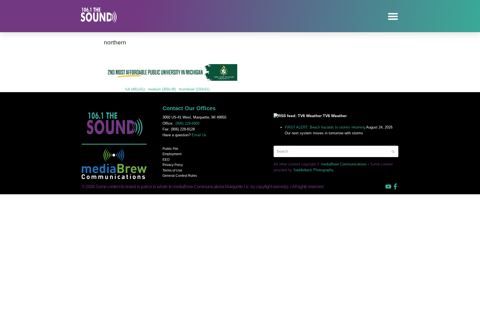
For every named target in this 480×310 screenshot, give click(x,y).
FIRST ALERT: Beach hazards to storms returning (325, 127)
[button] (393, 16)
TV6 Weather (335, 116)
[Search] (336, 151)
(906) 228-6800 (187, 123)
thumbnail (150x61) (194, 89)
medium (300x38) (162, 89)
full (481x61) (135, 89)
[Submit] (393, 151)
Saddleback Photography (313, 170)
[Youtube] (388, 186)
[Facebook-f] (395, 186)
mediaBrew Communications (344, 164)
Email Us (199, 135)
